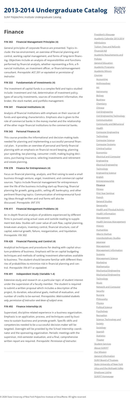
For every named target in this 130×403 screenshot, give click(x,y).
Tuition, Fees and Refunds (107, 46)
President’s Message (104, 34)
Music (99, 282)
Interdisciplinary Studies (108, 237)
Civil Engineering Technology (110, 115)
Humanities (102, 229)
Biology (100, 95)
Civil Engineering (104, 111)
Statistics (100, 335)
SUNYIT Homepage (103, 376)
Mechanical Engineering (108, 270)
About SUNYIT (101, 347)
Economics (101, 152)
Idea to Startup (104, 233)
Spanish (100, 331)
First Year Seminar (105, 193)
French (99, 197)
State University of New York (108, 364)
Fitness (99, 189)
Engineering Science (106, 172)
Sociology (101, 327)
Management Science (107, 258)
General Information (104, 356)
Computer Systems (106, 144)
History (100, 225)
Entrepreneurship (105, 181)
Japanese (100, 242)
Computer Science (105, 140)
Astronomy (102, 91)
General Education (103, 62)
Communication (104, 119)
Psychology (102, 311)
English (99, 176)
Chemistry (101, 103)
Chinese (100, 107)
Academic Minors (103, 71)
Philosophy (102, 299)
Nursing (100, 294)
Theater (100, 339)
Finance (100, 185)
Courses (98, 75)
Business (100, 99)
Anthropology (103, 83)
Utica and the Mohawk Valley (108, 368)
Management (103, 246)
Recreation (101, 315)
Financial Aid (100, 50)
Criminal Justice (104, 148)
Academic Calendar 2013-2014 (109, 38)
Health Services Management (111, 221)
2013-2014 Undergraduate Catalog (55, 10)
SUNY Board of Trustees (106, 360)
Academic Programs (104, 67)
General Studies (104, 201)
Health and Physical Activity (110, 209)
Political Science (104, 307)
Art (97, 87)
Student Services (102, 343)
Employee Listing (102, 372)
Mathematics (103, 266)
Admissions (100, 42)
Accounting (102, 79)
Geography (101, 205)
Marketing (101, 262)
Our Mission (100, 351)
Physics (100, 303)
